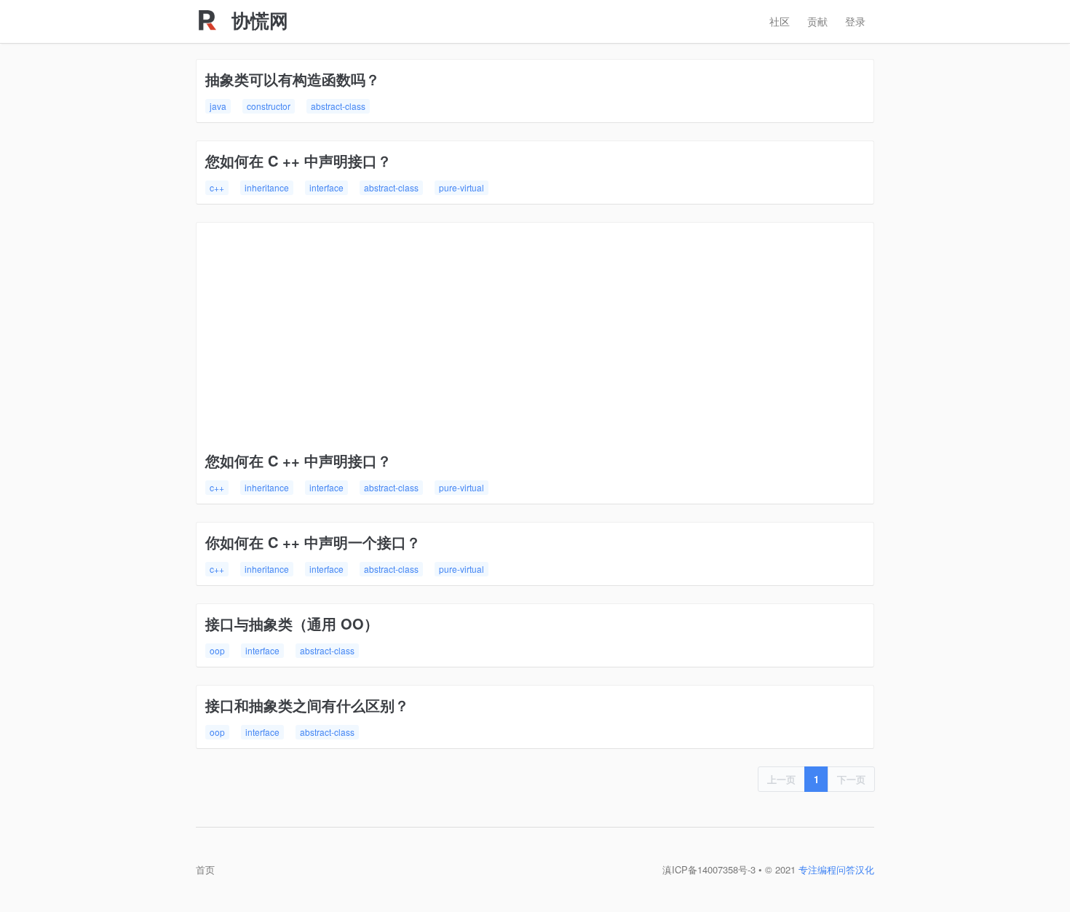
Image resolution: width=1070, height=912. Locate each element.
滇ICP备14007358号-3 (709, 869)
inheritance (267, 187)
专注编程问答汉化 (836, 869)
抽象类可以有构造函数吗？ (292, 79)
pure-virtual (461, 187)
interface (326, 187)
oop (217, 650)
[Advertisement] (535, 341)
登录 (855, 21)
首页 (205, 869)
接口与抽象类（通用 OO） (292, 623)
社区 (779, 21)
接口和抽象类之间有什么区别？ (307, 704)
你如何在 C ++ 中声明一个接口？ (313, 541)
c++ (217, 187)
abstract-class (338, 106)
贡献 (817, 21)
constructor (268, 106)
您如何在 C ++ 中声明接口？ (298, 160)
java (218, 106)
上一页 (781, 779)
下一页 (851, 779)
